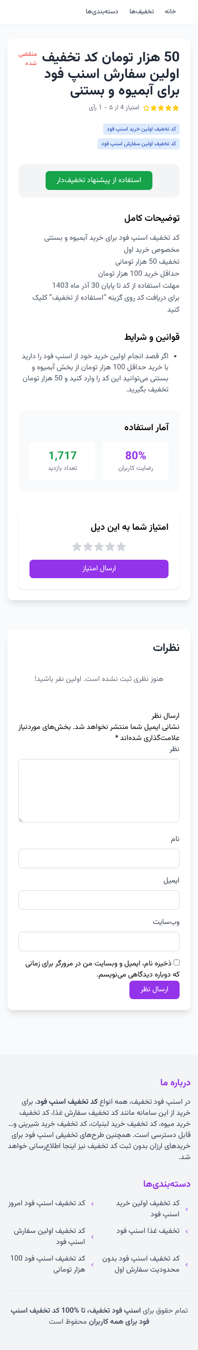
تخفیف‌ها (141, 12)
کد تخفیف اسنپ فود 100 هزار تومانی (47, 1265)
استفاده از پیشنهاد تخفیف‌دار (99, 180)
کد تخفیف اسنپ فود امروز (46, 1203)
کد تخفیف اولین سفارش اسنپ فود (49, 1237)
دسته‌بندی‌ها (102, 12)
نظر (174, 749)
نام (175, 839)
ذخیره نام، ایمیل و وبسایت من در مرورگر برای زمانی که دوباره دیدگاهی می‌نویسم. (102, 969)
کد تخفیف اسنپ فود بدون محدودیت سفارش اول (141, 1265)
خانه (170, 12)
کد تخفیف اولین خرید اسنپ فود (148, 1209)
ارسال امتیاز (99, 568)
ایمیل (171, 881)
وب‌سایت (166, 922)
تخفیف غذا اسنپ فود (148, 1231)
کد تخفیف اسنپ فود (67, 1102)
